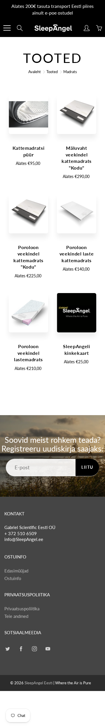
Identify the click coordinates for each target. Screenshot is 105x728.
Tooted (52, 71)
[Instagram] (34, 649)
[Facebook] (21, 649)
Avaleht (34, 71)
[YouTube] (48, 649)
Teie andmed (16, 616)
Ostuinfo (12, 578)
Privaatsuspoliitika (21, 608)
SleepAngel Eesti (38, 683)
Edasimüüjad (16, 570)
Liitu (87, 467)
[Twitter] (7, 649)
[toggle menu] (7, 28)
